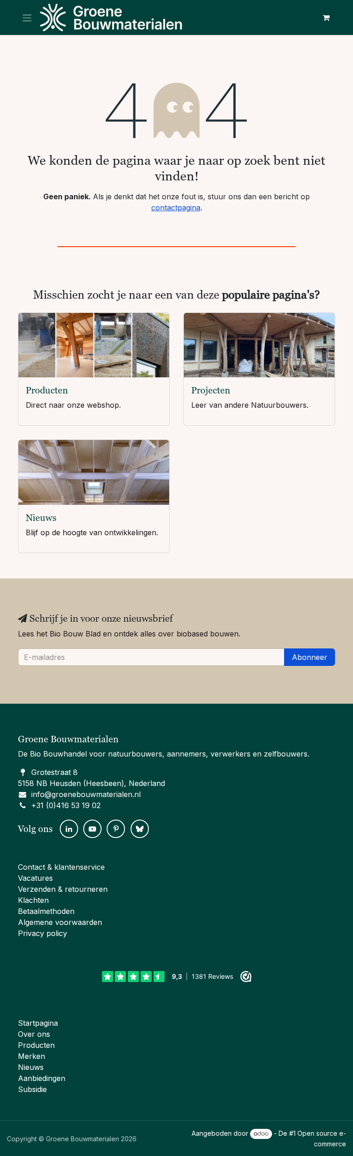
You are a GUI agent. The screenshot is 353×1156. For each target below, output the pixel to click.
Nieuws (41, 517)
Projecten (210, 390)
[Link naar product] (93, 345)
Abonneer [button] (309, 657)
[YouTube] (92, 829)
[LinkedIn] (69, 829)
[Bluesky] (140, 829)
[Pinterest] (116, 829)
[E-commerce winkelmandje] (326, 17)
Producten (47, 390)
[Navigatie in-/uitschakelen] (27, 17)
